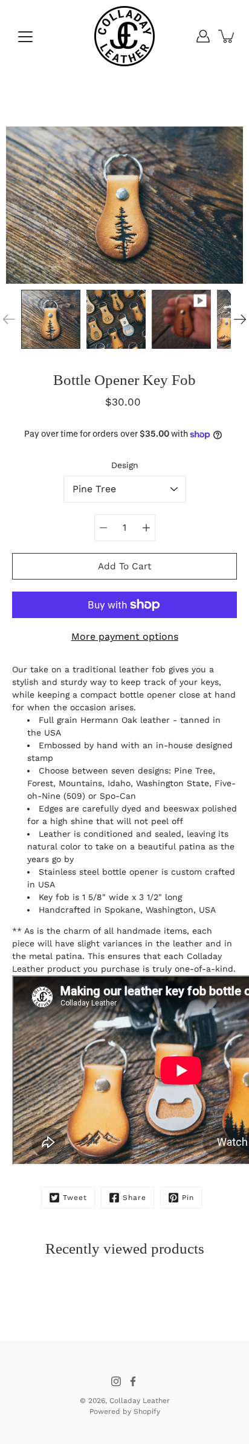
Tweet (75, 1197)
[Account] (203, 36)
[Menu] (25, 36)
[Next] (240, 319)
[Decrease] (103, 527)
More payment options (124, 636)
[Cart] (227, 36)
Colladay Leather (139, 1400)
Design (124, 465)
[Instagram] (116, 1381)
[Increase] (146, 527)
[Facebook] (133, 1381)
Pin (188, 1197)
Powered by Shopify (124, 1411)
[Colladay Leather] (124, 36)
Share (134, 1197)
